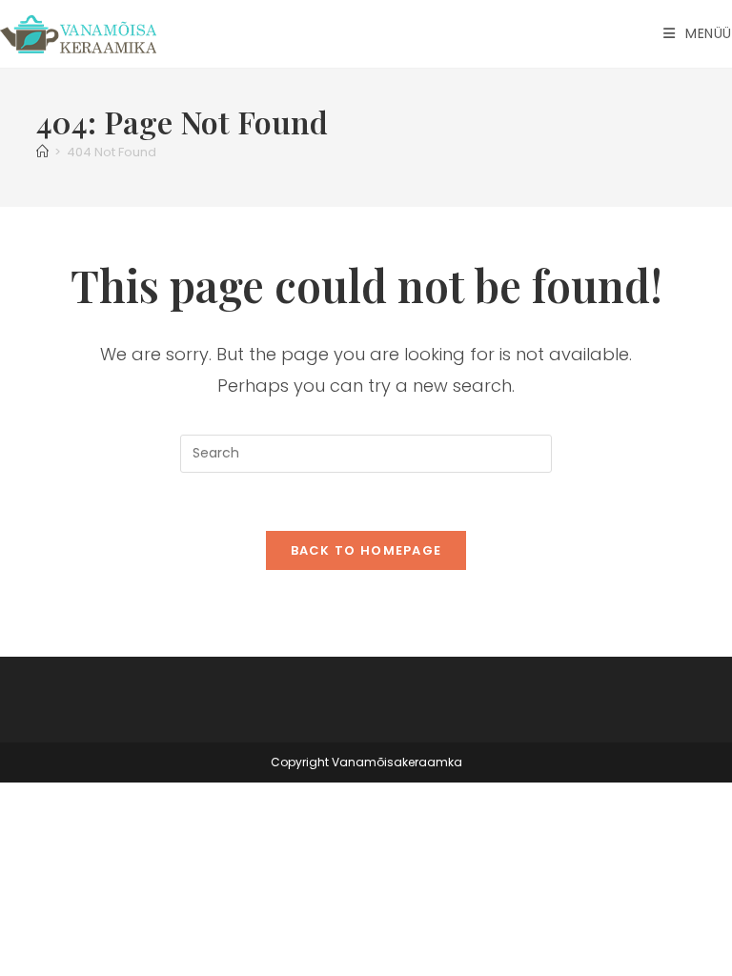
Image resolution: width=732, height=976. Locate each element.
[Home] (42, 152)
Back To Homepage (366, 550)
